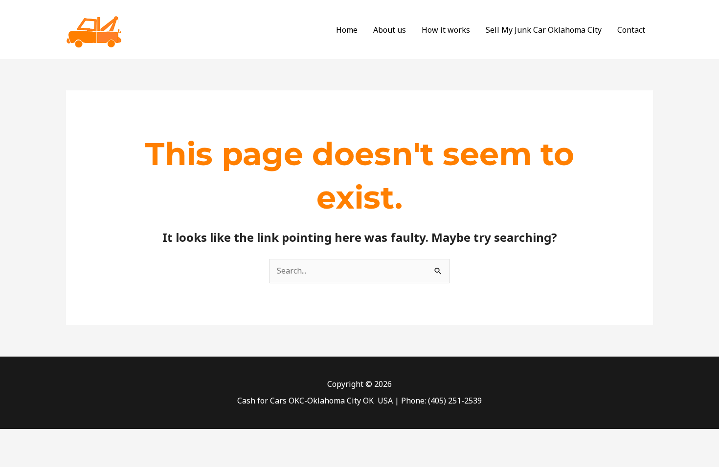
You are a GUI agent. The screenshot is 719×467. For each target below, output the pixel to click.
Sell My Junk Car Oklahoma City (544, 29)
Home (347, 29)
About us (389, 29)
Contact (631, 29)
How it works (446, 29)
